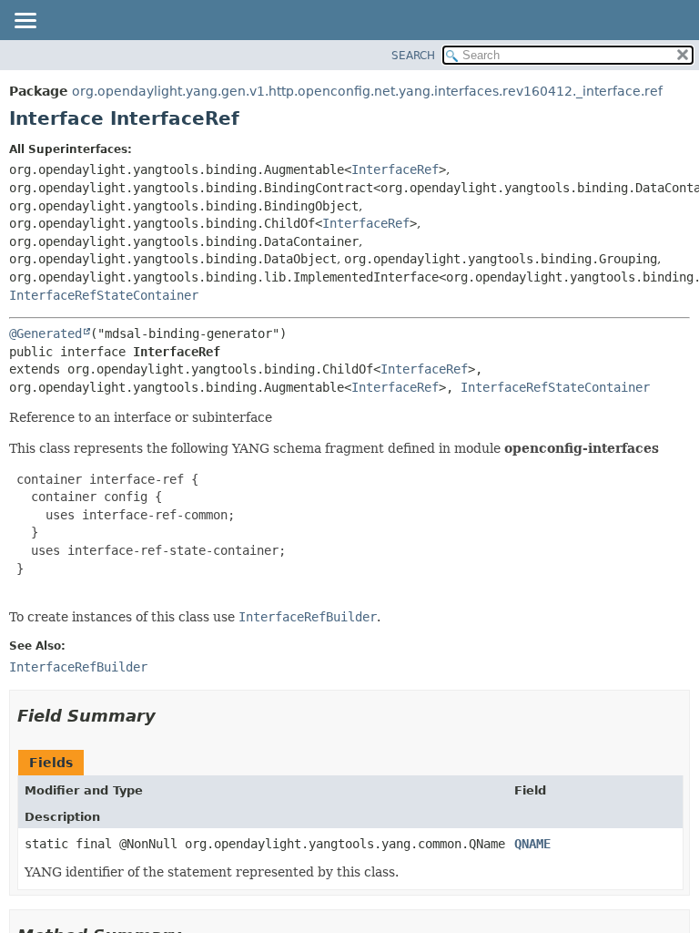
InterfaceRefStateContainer (103, 295)
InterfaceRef (395, 169)
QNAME (532, 843)
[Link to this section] (168, 715)
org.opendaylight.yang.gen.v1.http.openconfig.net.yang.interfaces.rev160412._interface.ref (367, 91)
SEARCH (413, 55)
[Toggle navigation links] (24, 22)
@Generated (45, 333)
